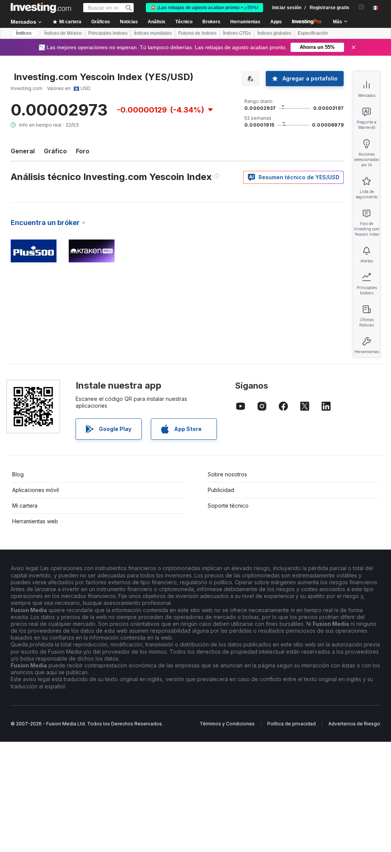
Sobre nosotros (227, 474)
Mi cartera (24, 505)
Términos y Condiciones (227, 724)
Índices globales (274, 33)
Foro (82, 151)
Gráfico (55, 151)
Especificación (313, 33)
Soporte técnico (228, 505)
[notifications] (361, 7)
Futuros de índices (197, 33)
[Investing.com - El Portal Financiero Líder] (41, 7)
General (23, 151)
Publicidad (221, 490)
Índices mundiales (153, 33)
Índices (24, 33)
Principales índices (108, 33)
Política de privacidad (291, 724)
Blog (18, 474)
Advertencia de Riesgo (354, 724)
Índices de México (63, 33)
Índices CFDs (237, 33)
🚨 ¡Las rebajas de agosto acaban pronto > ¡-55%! (204, 7)
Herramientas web (35, 521)
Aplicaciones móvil (35, 490)
